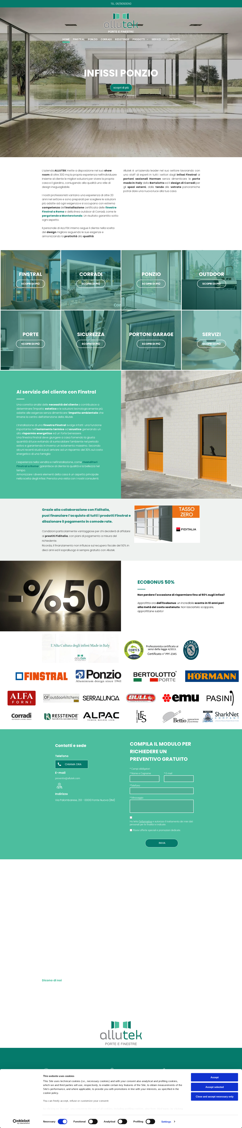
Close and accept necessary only (214, 1096)
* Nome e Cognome (140, 773)
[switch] (93, 1121)
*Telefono (135, 785)
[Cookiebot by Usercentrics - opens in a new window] (21, 1121)
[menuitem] (66, 40)
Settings (166, 1121)
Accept (215, 1077)
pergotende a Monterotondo (62, 216)
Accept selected (214, 1086)
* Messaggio (136, 797)
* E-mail (168, 773)
